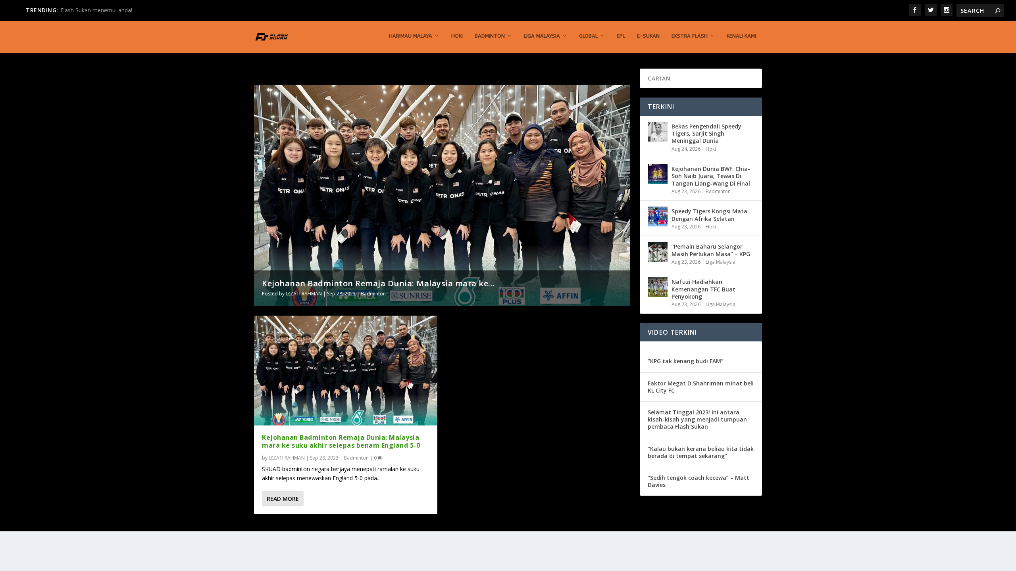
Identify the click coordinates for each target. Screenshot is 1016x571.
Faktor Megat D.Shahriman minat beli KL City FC (701, 386)
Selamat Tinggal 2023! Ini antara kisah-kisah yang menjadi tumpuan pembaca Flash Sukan (697, 419)
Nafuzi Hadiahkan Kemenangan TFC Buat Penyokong (703, 289)
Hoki (457, 36)
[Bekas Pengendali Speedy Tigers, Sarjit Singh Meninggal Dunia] (658, 132)
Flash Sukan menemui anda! (96, 10)
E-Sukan (648, 36)
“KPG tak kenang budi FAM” (686, 361)
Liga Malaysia (542, 36)
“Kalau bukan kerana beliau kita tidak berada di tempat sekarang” (701, 452)
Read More (283, 498)
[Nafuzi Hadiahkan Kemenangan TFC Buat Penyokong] (658, 287)
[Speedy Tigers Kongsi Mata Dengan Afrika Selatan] (658, 216)
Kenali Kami (741, 36)
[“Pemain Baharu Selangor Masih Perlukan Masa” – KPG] (658, 252)
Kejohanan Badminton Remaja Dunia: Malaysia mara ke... (378, 283)
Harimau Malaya (410, 36)
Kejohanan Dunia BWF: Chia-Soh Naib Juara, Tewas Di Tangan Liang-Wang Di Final (711, 176)
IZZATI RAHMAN (304, 293)
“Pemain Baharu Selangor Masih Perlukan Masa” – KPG (711, 250)
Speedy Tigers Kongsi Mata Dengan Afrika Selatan (709, 214)
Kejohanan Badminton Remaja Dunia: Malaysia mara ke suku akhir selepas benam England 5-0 (341, 441)
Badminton (490, 36)
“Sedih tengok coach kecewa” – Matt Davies (698, 481)
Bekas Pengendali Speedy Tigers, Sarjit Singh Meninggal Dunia (706, 133)
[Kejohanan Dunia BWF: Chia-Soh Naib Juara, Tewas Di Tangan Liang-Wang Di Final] (658, 174)
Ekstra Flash (690, 36)
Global (588, 36)
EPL (621, 36)
